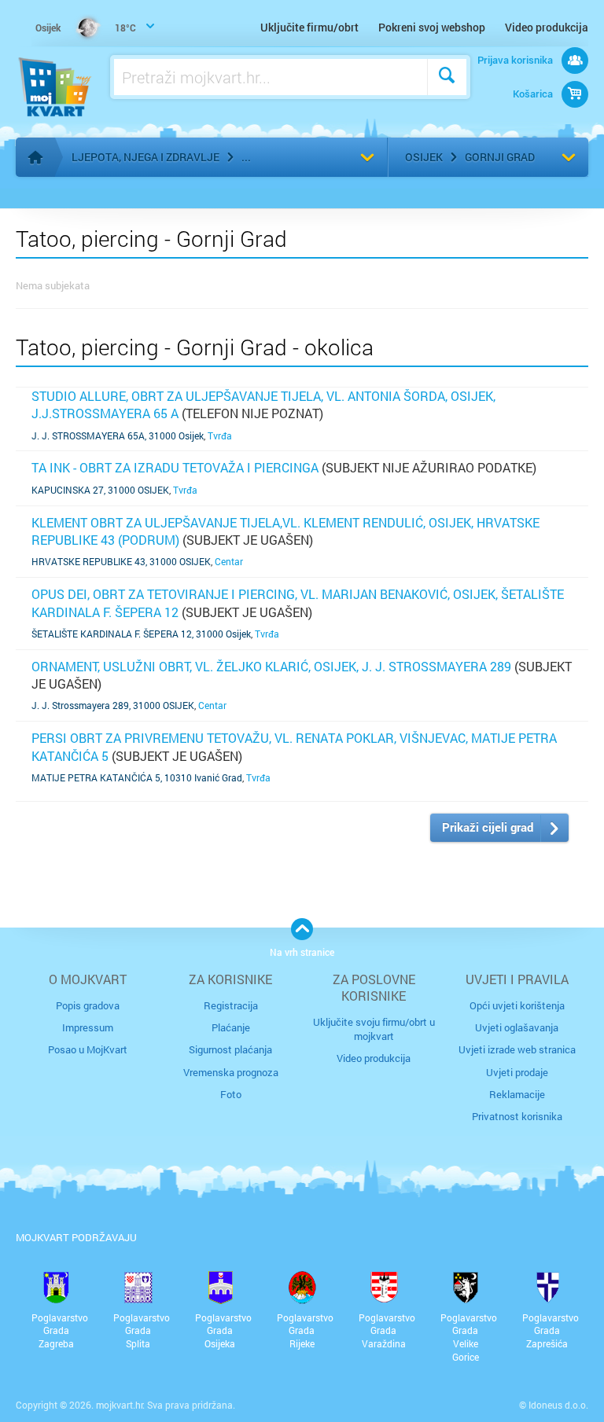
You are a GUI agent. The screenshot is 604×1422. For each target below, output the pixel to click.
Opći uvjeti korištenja (517, 1005)
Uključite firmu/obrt (309, 27)
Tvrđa (220, 435)
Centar (229, 561)
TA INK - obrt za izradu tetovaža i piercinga (175, 467)
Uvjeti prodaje (517, 1072)
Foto (230, 1094)
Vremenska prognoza (230, 1072)
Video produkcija (546, 27)
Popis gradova (88, 1005)
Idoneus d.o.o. (558, 1404)
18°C (85, 27)
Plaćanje (231, 1027)
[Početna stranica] (35, 157)
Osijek (424, 156)
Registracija (231, 1005)
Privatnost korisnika (517, 1116)
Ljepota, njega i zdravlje (145, 156)
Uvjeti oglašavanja (516, 1027)
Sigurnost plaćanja (230, 1049)
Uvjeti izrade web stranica (517, 1049)
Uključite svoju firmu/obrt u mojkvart (374, 1029)
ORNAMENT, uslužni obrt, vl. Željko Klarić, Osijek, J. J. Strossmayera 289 (271, 666)
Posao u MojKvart (87, 1049)
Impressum (87, 1027)
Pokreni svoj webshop (431, 27)
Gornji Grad (500, 156)
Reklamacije (517, 1094)
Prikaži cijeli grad (487, 827)
